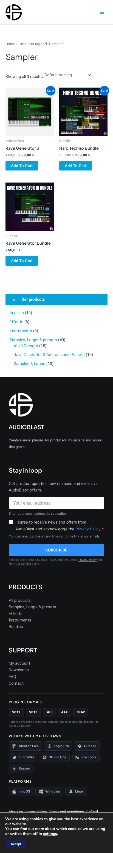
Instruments (20, 620)
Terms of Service (20, 563)
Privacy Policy (88, 529)
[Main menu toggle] (102, 12)
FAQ (12, 676)
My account (19, 663)
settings (50, 833)
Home (10, 44)
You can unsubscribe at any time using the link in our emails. (54, 536)
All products (20, 600)
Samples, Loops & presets (32, 607)
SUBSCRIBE (56, 550)
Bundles (16, 626)
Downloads (19, 669)
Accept (16, 844)
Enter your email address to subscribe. (38, 513)
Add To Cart (22, 165)
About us (16, 812)
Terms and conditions (66, 812)
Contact (16, 683)
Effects (15, 613)
